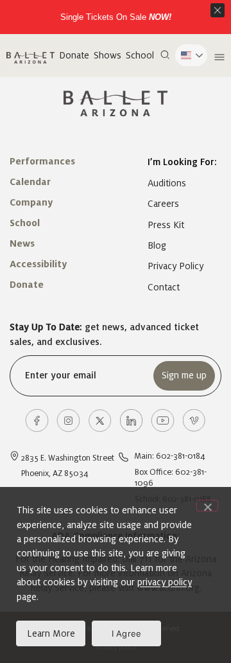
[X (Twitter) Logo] (100, 420)
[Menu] (218, 57)
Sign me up (184, 375)
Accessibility (38, 264)
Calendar (30, 182)
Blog (157, 245)
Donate (74, 55)
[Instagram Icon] (68, 420)
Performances (42, 161)
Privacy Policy (175, 266)
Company (31, 202)
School (140, 55)
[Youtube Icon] (162, 420)
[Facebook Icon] (37, 420)
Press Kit (166, 225)
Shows (107, 55)
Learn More (51, 633)
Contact (164, 287)
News (22, 243)
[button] (164, 55)
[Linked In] (131, 420)
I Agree (127, 633)
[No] (207, 505)
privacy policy (164, 582)
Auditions (167, 183)
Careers (163, 204)
